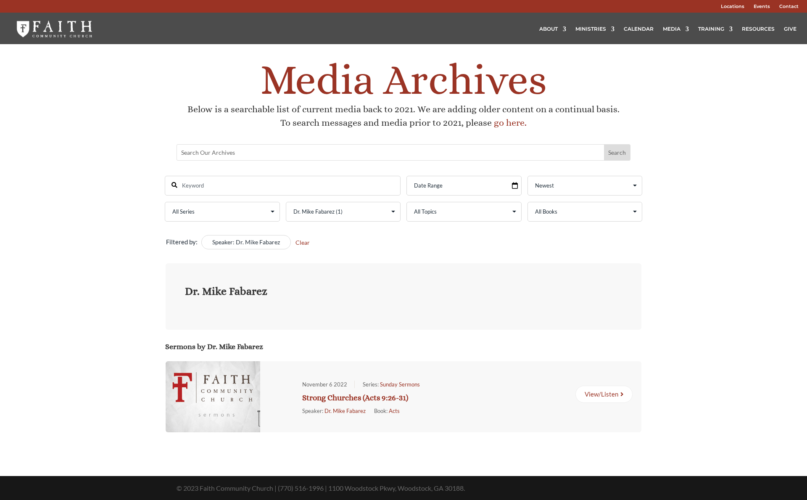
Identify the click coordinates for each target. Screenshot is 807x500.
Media (671, 29)
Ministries (590, 29)
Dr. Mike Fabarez (345, 410)
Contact (789, 6)
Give (790, 29)
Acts (394, 410)
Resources (758, 29)
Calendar (639, 29)
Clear (302, 242)
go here (509, 122)
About (548, 29)
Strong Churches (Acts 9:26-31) (355, 397)
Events (762, 6)
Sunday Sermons (400, 384)
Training (711, 29)
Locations (732, 6)
